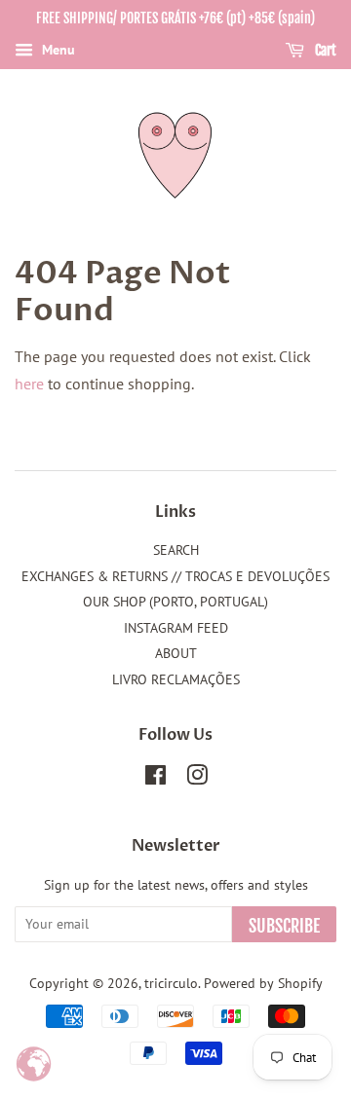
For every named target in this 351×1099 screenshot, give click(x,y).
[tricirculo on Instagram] (197, 779)
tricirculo (171, 983)
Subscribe (284, 925)
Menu (56, 49)
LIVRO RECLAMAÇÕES (176, 679)
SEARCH (176, 550)
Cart (324, 50)
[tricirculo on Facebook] (155, 779)
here (29, 383)
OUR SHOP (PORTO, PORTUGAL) (175, 601)
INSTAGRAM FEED (176, 628)
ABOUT (176, 653)
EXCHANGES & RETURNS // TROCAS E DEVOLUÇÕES (175, 576)
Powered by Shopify (263, 983)
